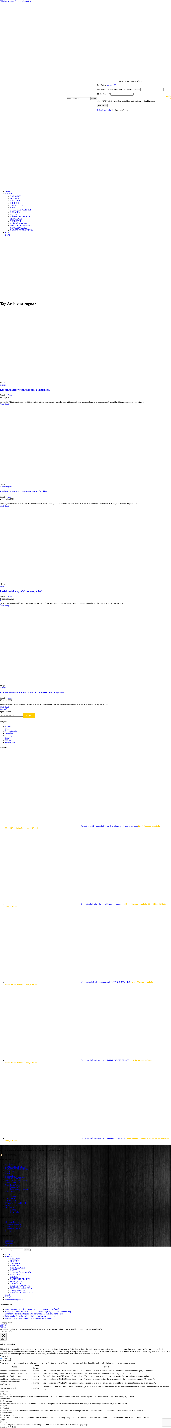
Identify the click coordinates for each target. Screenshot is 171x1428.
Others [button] (2, 1420)
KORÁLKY (15, 212)
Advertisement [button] (6, 1413)
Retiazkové (14, 1187)
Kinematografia (6, 487)
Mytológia (9, 733)
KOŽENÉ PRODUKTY (20, 223)
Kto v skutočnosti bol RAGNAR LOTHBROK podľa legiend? (32, 692)
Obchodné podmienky (14, 1224)
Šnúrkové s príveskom (19, 1189)
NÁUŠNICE (15, 201)
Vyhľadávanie (5, 711)
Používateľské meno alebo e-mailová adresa (118, 89)
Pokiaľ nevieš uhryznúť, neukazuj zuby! (21, 591)
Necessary (7, 1358)
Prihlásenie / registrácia (14, 1299)
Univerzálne (15, 1212)
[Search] (82, 94)
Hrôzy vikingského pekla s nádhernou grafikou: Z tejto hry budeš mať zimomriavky (38, 1311)
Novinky (8, 736)
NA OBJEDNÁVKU (18, 228)
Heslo (103, 94)
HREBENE (15, 203)
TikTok (8, 1245)
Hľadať (29, 715)
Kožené (13, 1196)
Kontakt (8, 1231)
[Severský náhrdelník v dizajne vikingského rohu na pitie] (43, 904)
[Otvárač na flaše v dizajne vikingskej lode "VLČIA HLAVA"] (43, 1060)
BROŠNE (14, 214)
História (3, 385)
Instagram (9, 1243)
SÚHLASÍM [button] (7, 1332)
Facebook (9, 1241)
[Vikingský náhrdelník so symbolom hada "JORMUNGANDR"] (43, 982)
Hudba (7, 729)
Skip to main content (23, 1)
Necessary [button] (4, 1356)
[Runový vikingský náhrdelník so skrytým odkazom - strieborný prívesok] (43, 826)
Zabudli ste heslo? (104, 110)
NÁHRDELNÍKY (17, 205)
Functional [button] (4, 1392)
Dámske (13, 1210)
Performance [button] (5, 1399)
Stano (10, 395)
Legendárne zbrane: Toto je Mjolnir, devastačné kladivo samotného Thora (34, 1314)
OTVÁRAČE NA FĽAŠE (20, 210)
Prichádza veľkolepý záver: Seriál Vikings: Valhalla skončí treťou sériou (33, 1309)
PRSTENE (14, 198)
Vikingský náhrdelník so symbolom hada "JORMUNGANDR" (106, 982)
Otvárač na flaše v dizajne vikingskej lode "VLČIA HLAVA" (105, 1060)
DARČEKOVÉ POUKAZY (21, 230)
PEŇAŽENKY (16, 219)
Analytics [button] (4, 1406)
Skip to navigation (7, 1)
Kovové (13, 1194)
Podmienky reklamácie (14, 1226)
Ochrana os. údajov (12, 1229)
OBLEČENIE (15, 221)
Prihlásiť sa (102, 105)
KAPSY (13, 207)
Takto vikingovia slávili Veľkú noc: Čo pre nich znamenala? (28, 1318)
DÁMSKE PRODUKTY (20, 216)
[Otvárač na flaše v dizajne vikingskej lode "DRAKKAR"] (43, 1138)
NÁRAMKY (15, 196)
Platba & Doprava (12, 1222)
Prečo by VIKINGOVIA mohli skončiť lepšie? (23, 491)
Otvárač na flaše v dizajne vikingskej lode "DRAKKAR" (104, 1138)
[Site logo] (11, 187)
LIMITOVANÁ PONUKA (21, 226)
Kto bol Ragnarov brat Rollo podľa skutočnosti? (25, 389)
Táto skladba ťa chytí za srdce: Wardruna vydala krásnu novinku (30, 1316)
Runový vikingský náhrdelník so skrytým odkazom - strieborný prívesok (109, 826)
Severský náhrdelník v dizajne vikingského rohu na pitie (103, 904)
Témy (2, 586)
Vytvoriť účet (112, 85)
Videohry (8, 740)
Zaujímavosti (10, 742)
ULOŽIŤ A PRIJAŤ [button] (8, 1427)
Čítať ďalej (4, 404)
